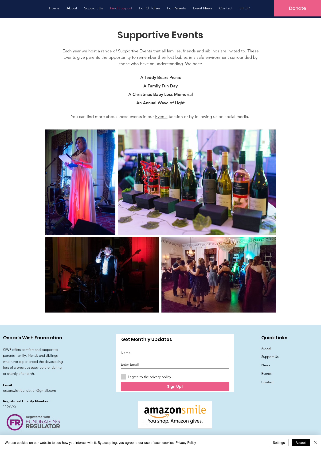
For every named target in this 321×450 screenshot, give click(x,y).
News (265, 365)
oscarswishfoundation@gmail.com (29, 390)
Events (161, 116)
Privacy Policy (186, 442)
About (266, 348)
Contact (267, 382)
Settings (279, 442)
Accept (301, 442)
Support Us (269, 356)
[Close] (315, 442)
